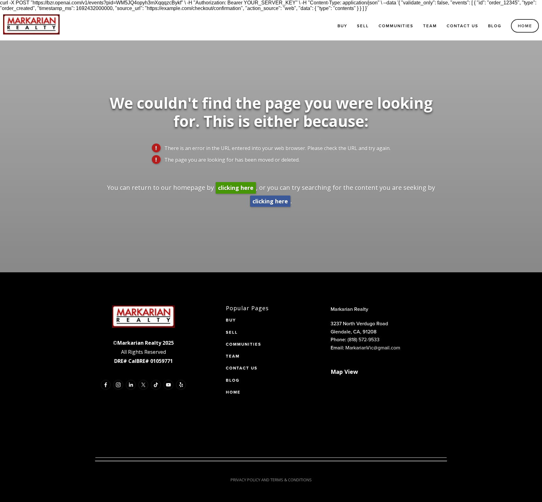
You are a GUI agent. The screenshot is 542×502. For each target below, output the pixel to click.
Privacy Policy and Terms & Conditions (271, 480)
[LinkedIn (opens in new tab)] (131, 385)
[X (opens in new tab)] (143, 385)
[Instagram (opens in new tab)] (118, 385)
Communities (396, 26)
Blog (494, 26)
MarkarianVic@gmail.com (372, 347)
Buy (342, 26)
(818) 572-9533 (364, 339)
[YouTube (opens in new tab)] (168, 385)
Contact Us (462, 26)
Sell (363, 26)
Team (430, 26)
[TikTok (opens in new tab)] (156, 385)
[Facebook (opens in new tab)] (106, 385)
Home (525, 26)
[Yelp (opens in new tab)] (181, 385)
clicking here (235, 187)
